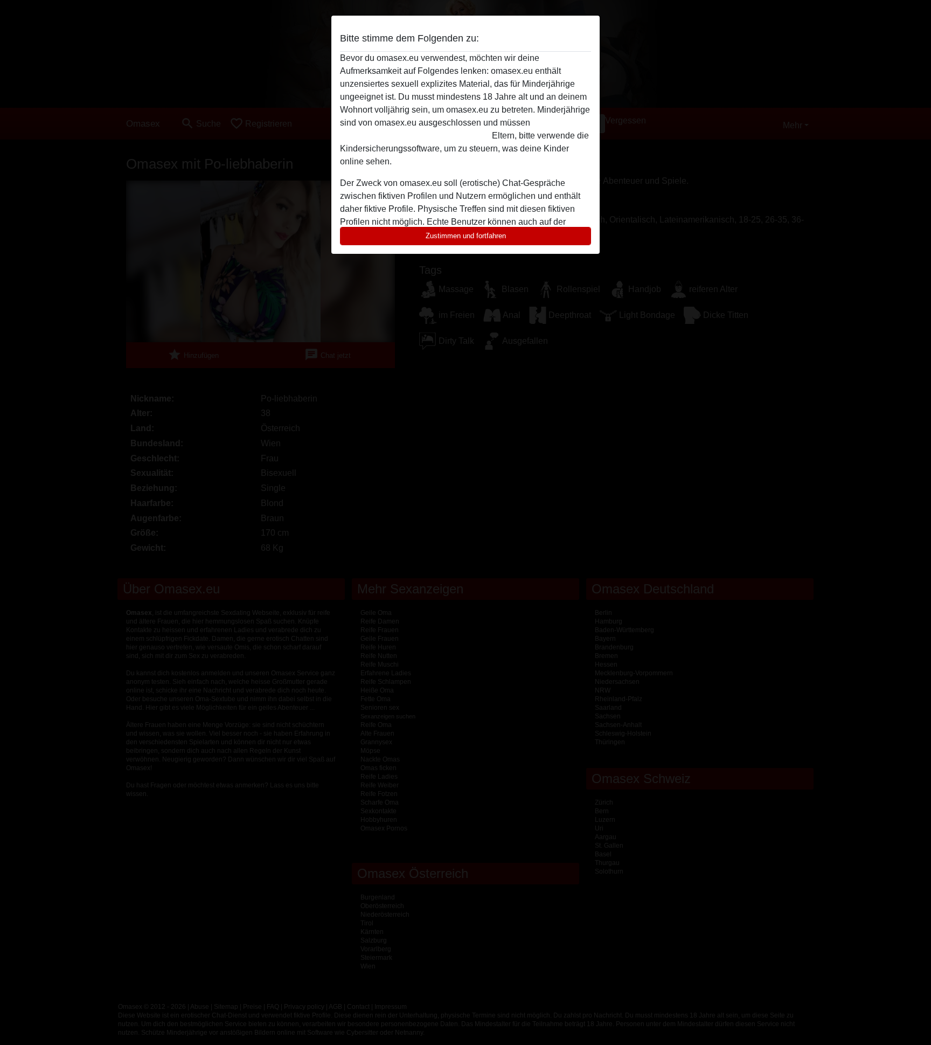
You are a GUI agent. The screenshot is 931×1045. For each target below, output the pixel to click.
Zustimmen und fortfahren (466, 236)
